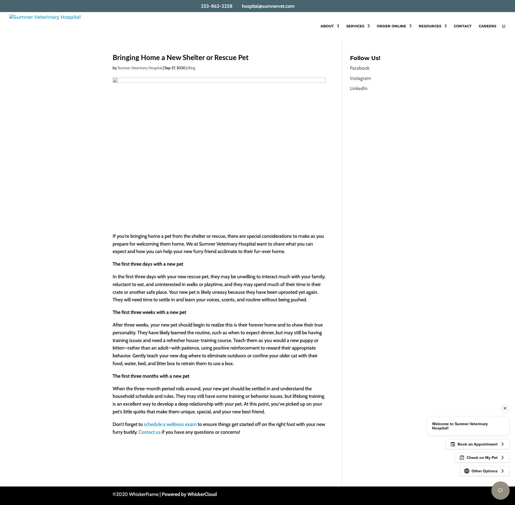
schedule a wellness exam (170, 424)
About (327, 26)
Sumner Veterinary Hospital (139, 67)
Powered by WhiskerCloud (189, 494)
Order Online (391, 26)
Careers (487, 26)
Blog (191, 67)
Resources (430, 26)
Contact (463, 26)
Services (355, 26)
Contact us (150, 432)
